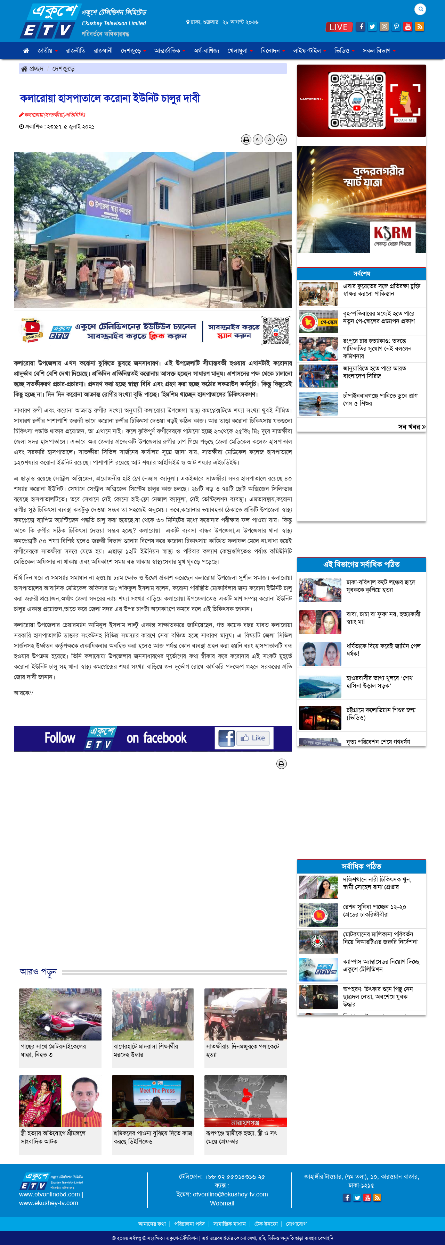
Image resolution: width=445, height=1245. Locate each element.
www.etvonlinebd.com (49, 1194)
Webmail (222, 1203)
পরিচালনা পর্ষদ (189, 1224)
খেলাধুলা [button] (238, 51)
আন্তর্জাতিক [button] (168, 51)
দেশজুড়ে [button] (132, 51)
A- (258, 139)
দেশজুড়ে (63, 68)
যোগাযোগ (296, 1224)
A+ (282, 139)
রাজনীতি (76, 51)
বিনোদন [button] (271, 51)
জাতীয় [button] (46, 51)
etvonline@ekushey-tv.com (230, 1194)
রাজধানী (103, 51)
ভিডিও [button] (342, 51)
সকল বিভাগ (377, 51)
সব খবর (410, 426)
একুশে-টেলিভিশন (182, 1238)
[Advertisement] (153, 879)
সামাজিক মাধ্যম (229, 1224)
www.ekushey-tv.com (48, 1203)
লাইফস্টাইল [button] (308, 51)
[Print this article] (246, 139)
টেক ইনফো (266, 1224)
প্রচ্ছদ (35, 68)
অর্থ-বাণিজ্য (206, 51)
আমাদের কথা (152, 1224)
